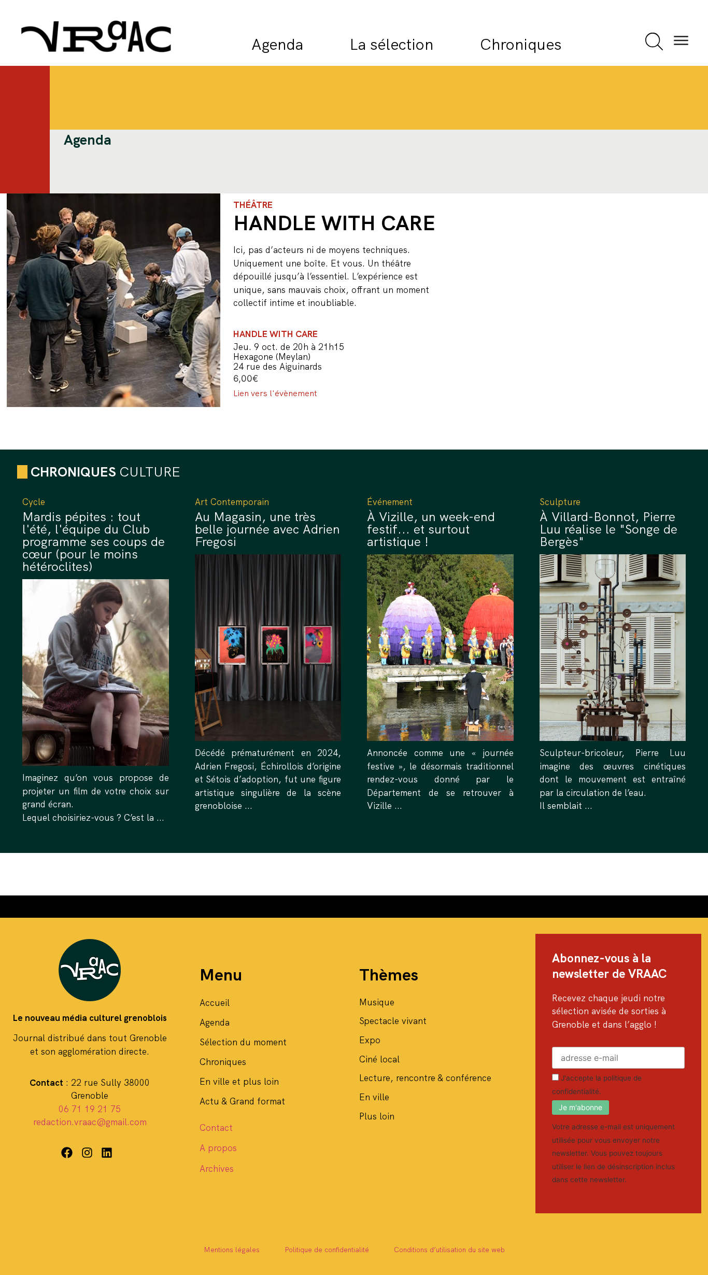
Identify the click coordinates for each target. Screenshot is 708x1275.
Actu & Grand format (242, 1101)
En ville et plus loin (239, 1081)
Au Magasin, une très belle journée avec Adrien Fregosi (267, 529)
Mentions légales (232, 1249)
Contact (216, 1127)
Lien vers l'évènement (275, 393)
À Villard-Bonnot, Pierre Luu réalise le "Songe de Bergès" (608, 529)
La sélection (391, 44)
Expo (369, 1040)
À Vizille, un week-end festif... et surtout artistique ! (431, 529)
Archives (217, 1168)
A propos (218, 1148)
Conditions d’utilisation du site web (449, 1249)
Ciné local (379, 1059)
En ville (374, 1097)
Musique (376, 1002)
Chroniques (520, 44)
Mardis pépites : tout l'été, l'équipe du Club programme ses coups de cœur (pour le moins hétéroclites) (93, 542)
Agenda (277, 44)
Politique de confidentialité (327, 1249)
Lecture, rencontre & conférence (425, 1078)
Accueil (215, 1002)
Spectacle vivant (393, 1021)
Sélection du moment (243, 1042)
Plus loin (376, 1116)
